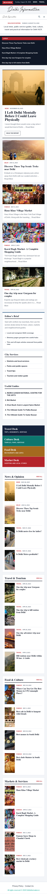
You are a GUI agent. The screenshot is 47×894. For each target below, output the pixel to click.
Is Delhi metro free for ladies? (29, 531)
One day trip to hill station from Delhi (16, 63)
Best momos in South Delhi (27, 734)
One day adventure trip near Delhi (28, 634)
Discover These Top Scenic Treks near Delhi (18, 43)
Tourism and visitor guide (17, 376)
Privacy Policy (17, 886)
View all (39, 476)
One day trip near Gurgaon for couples (16, 58)
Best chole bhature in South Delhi (28, 758)
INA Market (11, 400)
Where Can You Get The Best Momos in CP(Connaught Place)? (28, 691)
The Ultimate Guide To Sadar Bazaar (22, 415)
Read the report (12, 133)
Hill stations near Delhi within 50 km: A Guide (29, 657)
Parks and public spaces (17, 366)
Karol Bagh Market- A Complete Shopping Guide (20, 53)
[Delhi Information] (9, 17)
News (35, 2)
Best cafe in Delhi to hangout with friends (28, 712)
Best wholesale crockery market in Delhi (26, 860)
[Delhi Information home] (23, 9)
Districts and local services (18, 361)
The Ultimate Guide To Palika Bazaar (22, 410)
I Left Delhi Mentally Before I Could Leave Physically (20, 116)
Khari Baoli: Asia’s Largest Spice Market (23, 405)
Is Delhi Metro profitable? (27, 554)
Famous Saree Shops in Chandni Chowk (26, 837)
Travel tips (11, 371)
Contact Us (29, 886)
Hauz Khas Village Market (11, 48)
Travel (42, 2)
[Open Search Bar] (39, 17)
